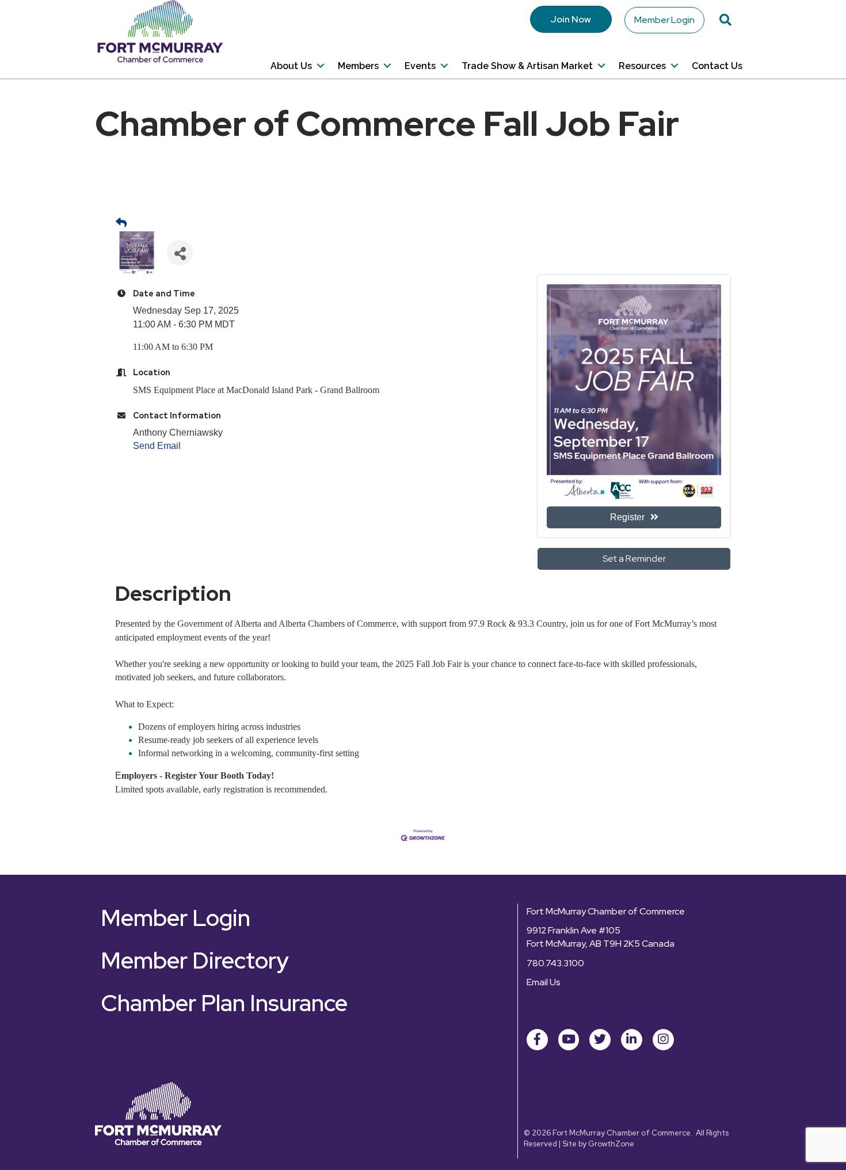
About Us (291, 65)
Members (358, 65)
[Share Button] (180, 253)
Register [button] (627, 517)
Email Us (544, 982)
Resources (642, 65)
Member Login (664, 20)
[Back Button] (121, 223)
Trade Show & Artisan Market (527, 65)
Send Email (157, 446)
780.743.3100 (555, 963)
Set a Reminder (634, 558)
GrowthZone (611, 1144)
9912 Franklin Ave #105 (573, 930)
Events (420, 65)
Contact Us (717, 65)
